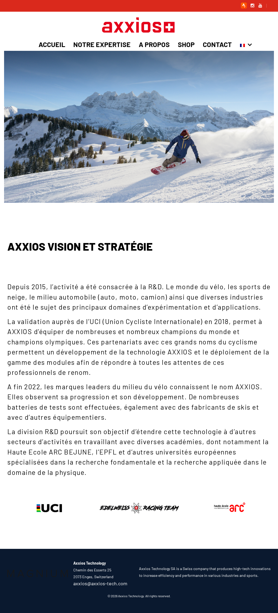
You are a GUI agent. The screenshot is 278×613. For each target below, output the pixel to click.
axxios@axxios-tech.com (100, 583)
